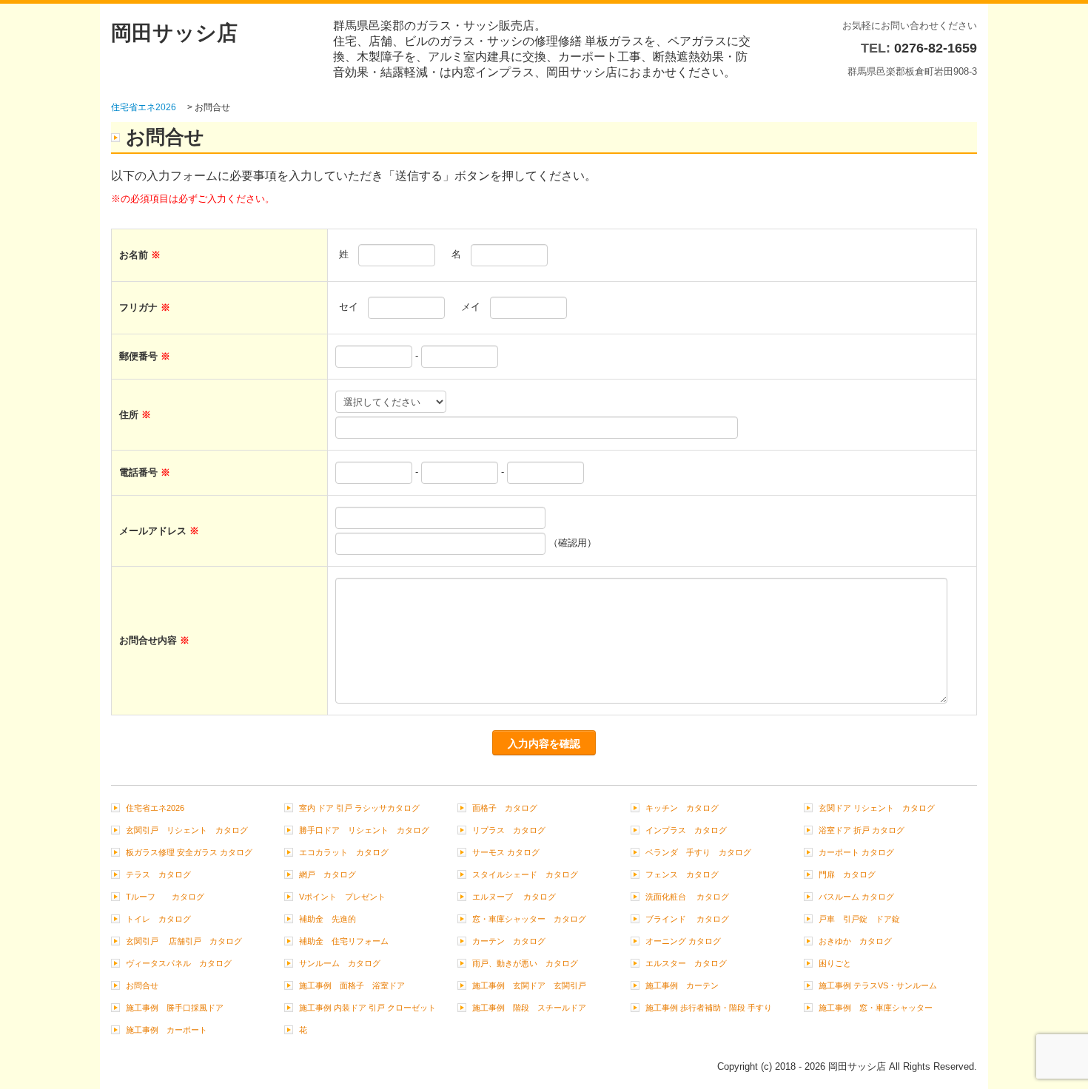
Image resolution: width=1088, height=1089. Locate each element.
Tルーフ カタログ (165, 896)
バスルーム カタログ (856, 896)
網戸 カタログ (327, 874)
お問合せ (142, 985)
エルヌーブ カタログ (514, 896)
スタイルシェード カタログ (525, 874)
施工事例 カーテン (682, 985)
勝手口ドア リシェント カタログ (364, 830)
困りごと (835, 963)
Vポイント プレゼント (342, 896)
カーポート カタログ (856, 852)
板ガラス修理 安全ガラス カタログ (189, 852)
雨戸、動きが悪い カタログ (525, 963)
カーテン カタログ (508, 941)
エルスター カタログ (686, 963)
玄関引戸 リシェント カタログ (187, 830)
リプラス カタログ (508, 830)
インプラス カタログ (686, 830)
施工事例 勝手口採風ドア (175, 1007)
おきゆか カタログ (855, 941)
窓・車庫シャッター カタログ (529, 918)
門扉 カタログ (847, 874)
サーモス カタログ (506, 852)
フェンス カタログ (682, 874)
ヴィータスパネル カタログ (179, 963)
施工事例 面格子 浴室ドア (352, 985)
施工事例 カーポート (166, 1029)
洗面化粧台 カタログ (687, 896)
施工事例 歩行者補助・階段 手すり (708, 1007)
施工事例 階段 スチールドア (529, 1007)
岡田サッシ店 (174, 32)
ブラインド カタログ (687, 918)
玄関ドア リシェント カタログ (877, 807)
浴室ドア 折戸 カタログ (861, 830)
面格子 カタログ (504, 807)
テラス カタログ (158, 874)
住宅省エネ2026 (159, 807)
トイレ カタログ (158, 918)
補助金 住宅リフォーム (344, 941)
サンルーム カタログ (339, 963)
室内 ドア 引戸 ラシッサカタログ (359, 807)
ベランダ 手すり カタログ (698, 852)
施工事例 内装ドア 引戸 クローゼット (367, 1007)
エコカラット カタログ (344, 852)
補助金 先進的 (327, 918)
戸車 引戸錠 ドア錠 (859, 918)
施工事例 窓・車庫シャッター (876, 1007)
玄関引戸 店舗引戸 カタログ (184, 941)
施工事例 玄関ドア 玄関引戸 (529, 985)
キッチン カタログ (682, 807)
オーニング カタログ (683, 941)
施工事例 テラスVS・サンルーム (878, 985)
